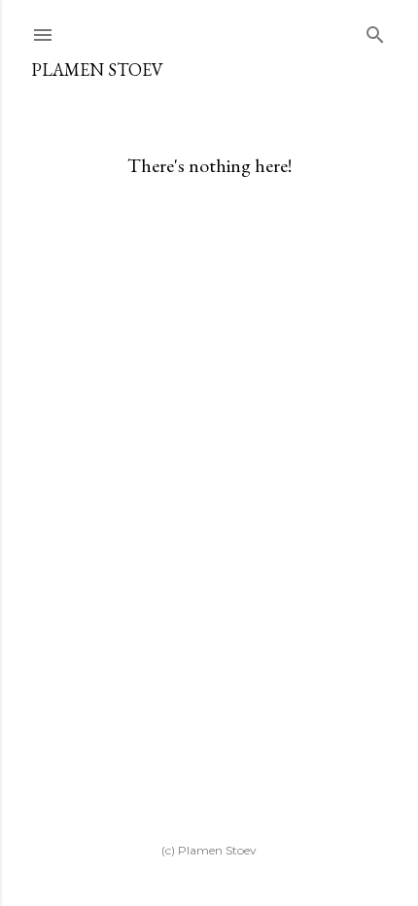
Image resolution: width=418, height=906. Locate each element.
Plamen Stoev (97, 69)
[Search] (375, 31)
